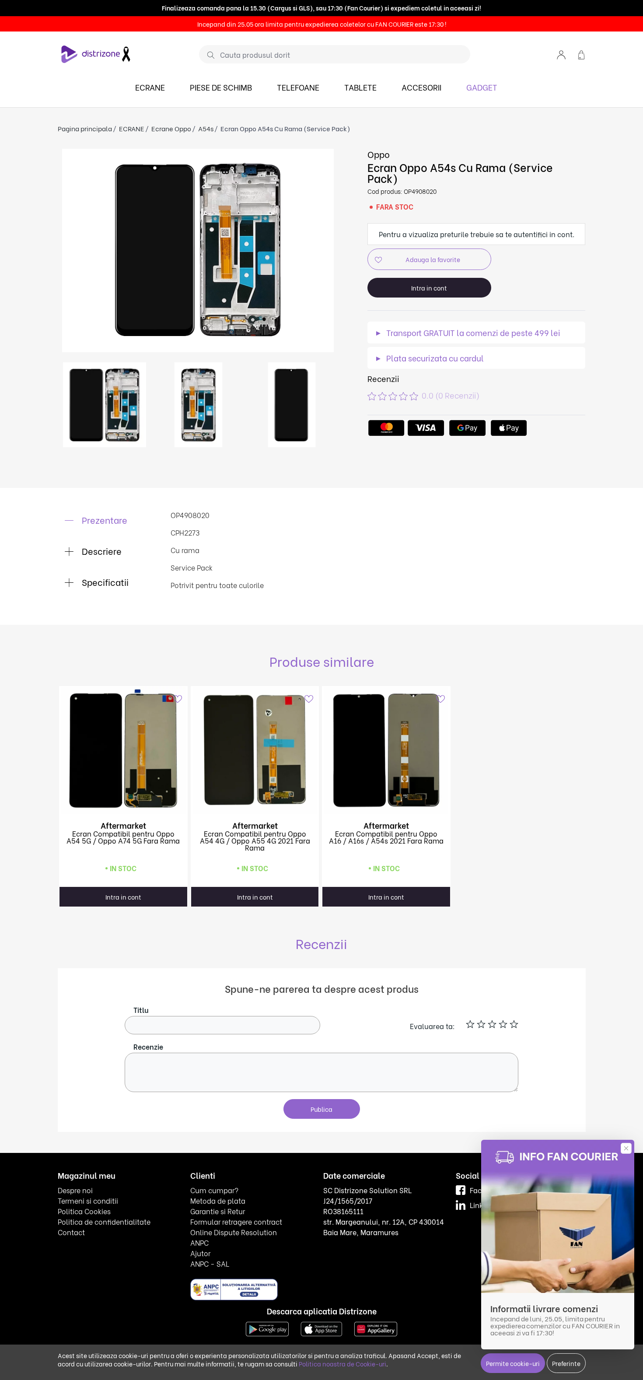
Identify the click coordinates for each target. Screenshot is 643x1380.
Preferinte (566, 1363)
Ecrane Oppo (171, 128)
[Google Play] (267, 1328)
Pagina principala (85, 128)
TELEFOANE (298, 87)
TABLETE (360, 87)
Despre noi (75, 1190)
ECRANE (150, 87)
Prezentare (103, 519)
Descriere (101, 550)
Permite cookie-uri (513, 1363)
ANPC (199, 1242)
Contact (71, 1232)
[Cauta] (207, 54)
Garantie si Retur (217, 1211)
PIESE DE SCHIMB (221, 87)
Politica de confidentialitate (104, 1221)
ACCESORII (421, 87)
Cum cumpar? (214, 1190)
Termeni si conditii (88, 1200)
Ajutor (200, 1253)
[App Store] (321, 1328)
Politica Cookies (84, 1211)
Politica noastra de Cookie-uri (342, 1363)
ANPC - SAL (209, 1263)
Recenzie (148, 1046)
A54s (205, 128)
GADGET (481, 87)
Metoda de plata (217, 1200)
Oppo (378, 153)
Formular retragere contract (236, 1221)
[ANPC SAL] (234, 1289)
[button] (561, 54)
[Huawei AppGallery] (376, 1328)
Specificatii (104, 581)
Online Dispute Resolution (233, 1232)
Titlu (141, 1010)
